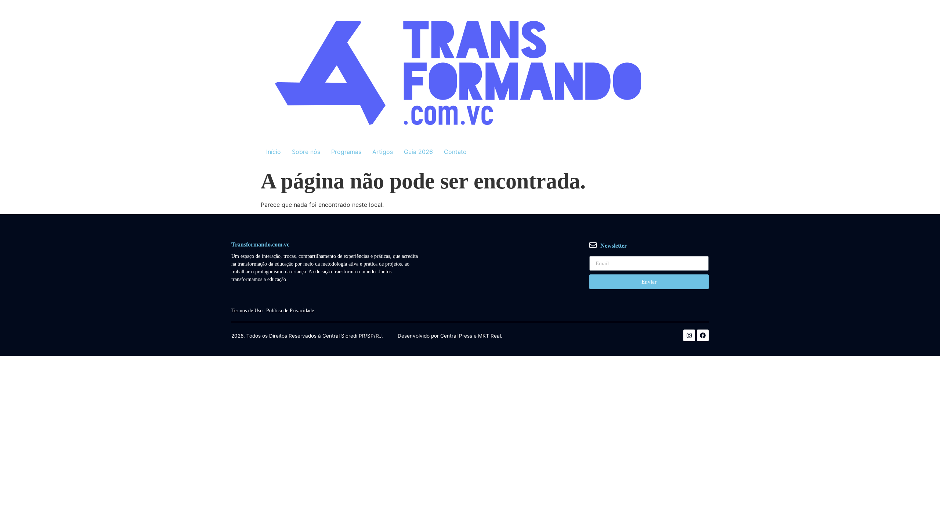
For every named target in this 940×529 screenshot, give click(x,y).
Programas (346, 151)
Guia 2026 (418, 151)
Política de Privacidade (290, 310)
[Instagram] (689, 335)
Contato (455, 151)
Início (273, 151)
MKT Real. (490, 336)
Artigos (382, 151)
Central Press (456, 336)
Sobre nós (306, 151)
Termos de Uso (247, 310)
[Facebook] (703, 335)
